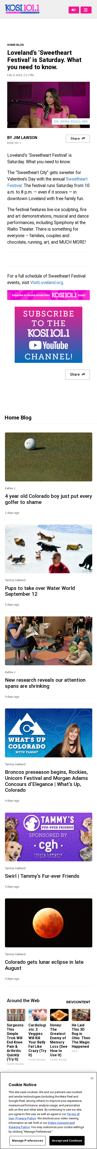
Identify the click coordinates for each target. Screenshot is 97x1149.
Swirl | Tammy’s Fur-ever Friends (42, 876)
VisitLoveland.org (46, 282)
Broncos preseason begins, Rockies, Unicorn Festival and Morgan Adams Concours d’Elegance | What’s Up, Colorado (46, 781)
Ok (92, 1077)
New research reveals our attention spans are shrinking (45, 683)
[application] (48, 105)
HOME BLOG (15, 44)
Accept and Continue (67, 1140)
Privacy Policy (25, 1118)
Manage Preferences (27, 1140)
